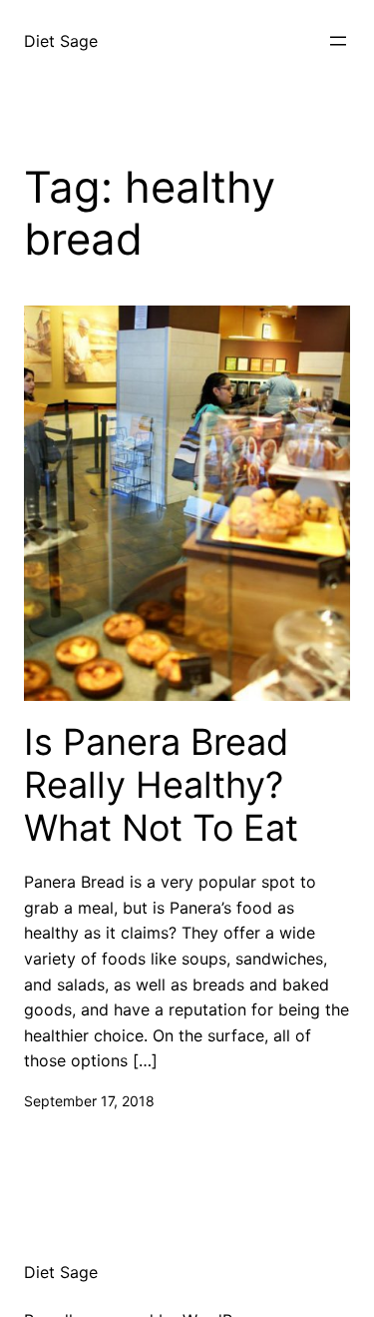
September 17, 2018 (89, 1100)
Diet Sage (61, 41)
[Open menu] (338, 41)
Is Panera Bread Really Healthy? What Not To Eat (161, 785)
